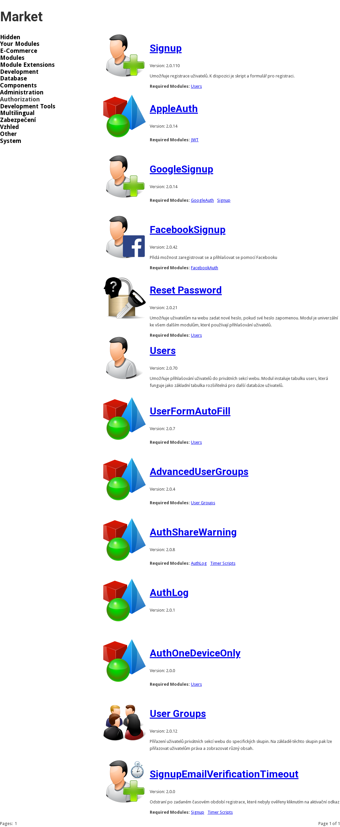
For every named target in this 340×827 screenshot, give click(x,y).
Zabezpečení (18, 120)
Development (19, 71)
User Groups (203, 502)
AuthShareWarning (193, 532)
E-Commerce (18, 51)
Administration (21, 92)
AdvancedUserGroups (199, 471)
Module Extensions (27, 64)
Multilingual (17, 113)
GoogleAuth (202, 200)
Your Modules (20, 44)
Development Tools (27, 106)
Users (196, 86)
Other (8, 134)
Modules (12, 58)
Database (13, 78)
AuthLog (199, 563)
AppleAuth (174, 108)
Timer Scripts (222, 563)
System (10, 141)
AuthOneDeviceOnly (195, 653)
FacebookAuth (204, 267)
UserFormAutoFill (190, 411)
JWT (195, 139)
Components (18, 85)
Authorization (20, 99)
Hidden (10, 37)
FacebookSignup (187, 229)
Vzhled (9, 127)
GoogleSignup (181, 169)
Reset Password (186, 290)
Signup (166, 48)
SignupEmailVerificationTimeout (224, 774)
